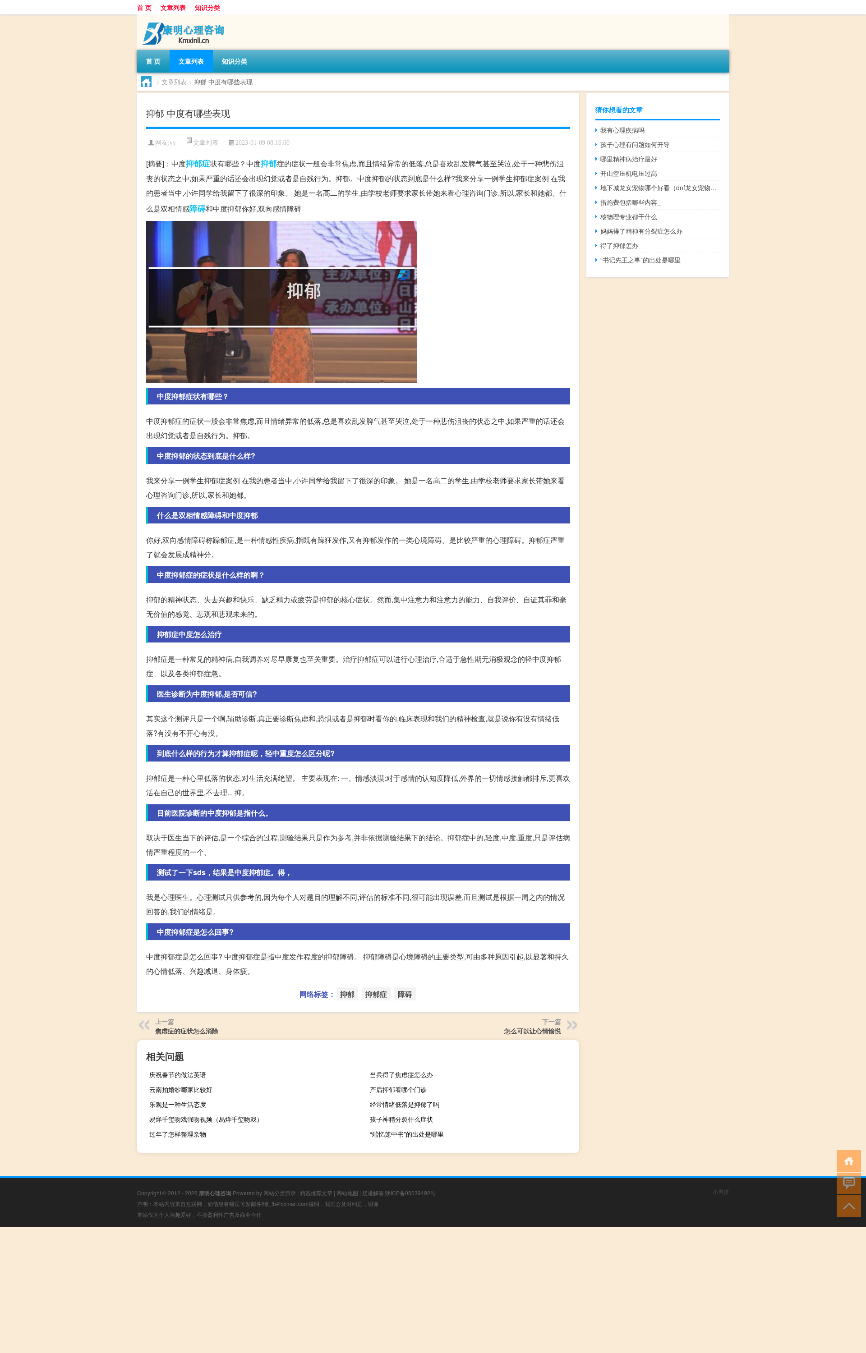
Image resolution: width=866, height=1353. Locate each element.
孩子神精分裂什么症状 (401, 1119)
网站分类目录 (279, 1193)
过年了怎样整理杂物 (177, 1133)
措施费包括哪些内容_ (630, 201)
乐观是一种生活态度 (177, 1104)
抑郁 (269, 163)
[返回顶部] (847, 1205)
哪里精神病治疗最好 (628, 158)
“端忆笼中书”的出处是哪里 (407, 1133)
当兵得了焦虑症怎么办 (401, 1074)
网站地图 (347, 1193)
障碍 (197, 208)
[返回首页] (847, 1160)
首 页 (144, 7)
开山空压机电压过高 (628, 173)
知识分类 (207, 7)
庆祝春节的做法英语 (177, 1074)
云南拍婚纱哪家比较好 (180, 1089)
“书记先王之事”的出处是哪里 (640, 259)
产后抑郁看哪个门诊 (398, 1089)
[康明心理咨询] (184, 17)
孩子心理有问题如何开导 (635, 144)
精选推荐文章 (316, 1193)
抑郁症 (198, 163)
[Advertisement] (270, 1290)
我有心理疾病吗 (622, 129)
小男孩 (721, 1191)
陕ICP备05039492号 (410, 1193)
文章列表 (173, 7)
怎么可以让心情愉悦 (532, 1030)
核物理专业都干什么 (628, 216)
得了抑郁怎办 (619, 245)
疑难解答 (373, 1193)
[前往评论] (847, 1183)
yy (173, 142)
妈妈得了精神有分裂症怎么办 (641, 230)
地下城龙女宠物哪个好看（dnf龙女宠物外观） (660, 187)
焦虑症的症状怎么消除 (186, 1030)
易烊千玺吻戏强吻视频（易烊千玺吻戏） (206, 1119)
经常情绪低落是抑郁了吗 (404, 1104)
